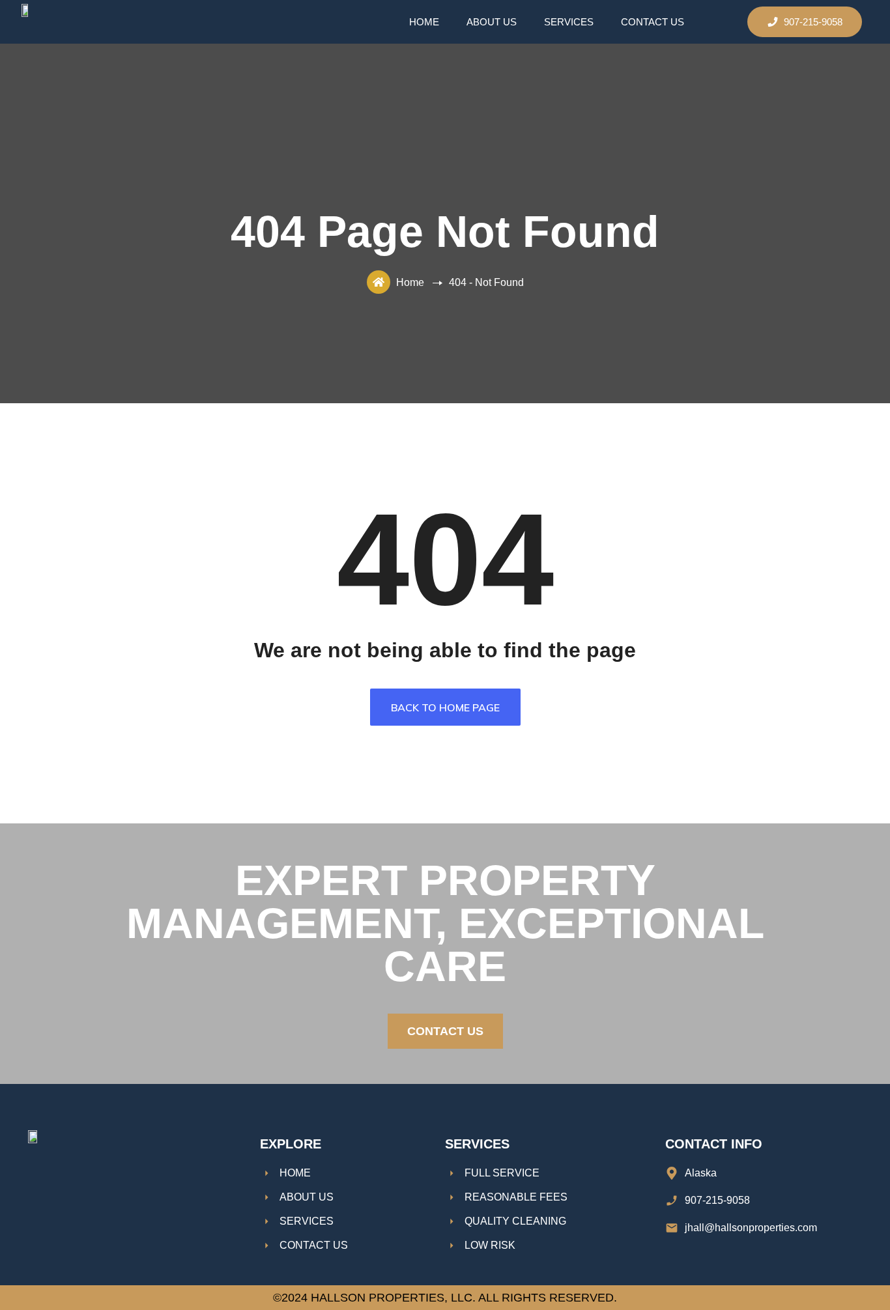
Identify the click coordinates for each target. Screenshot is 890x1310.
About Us (492, 21)
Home (424, 21)
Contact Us (652, 21)
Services (569, 21)
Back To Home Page (445, 707)
